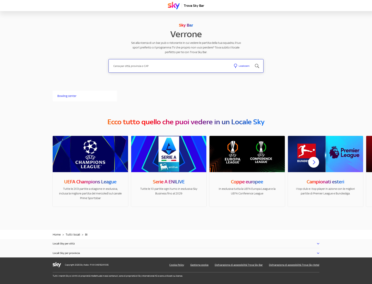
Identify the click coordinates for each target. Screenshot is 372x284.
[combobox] (170, 66)
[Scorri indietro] (58, 164)
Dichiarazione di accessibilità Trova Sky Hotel (294, 265)
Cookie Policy (176, 265)
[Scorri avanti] (313, 165)
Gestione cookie (199, 265)
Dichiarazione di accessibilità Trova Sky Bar (239, 265)
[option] (90, 171)
